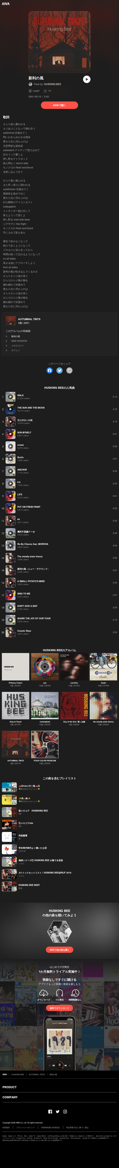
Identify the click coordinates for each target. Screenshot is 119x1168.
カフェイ (15, 350)
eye (44, 682)
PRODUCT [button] (9, 1087)
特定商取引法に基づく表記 (77, 1127)
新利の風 (53, 1074)
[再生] (86, 79)
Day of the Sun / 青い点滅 (74, 721)
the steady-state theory (103, 721)
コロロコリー (17, 345)
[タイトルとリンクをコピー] (69, 370)
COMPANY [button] (10, 1097)
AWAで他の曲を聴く (60, 949)
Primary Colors (15, 682)
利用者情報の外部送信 (50, 1127)
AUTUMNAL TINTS (29, 319)
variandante (45, 721)
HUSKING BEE (52, 84)
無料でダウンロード (59, 1008)
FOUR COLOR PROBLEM (45, 760)
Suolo (103, 682)
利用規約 (6, 1127)
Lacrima (74, 682)
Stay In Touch (16, 721)
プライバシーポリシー (25, 1127)
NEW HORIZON (19, 340)
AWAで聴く (59, 105)
